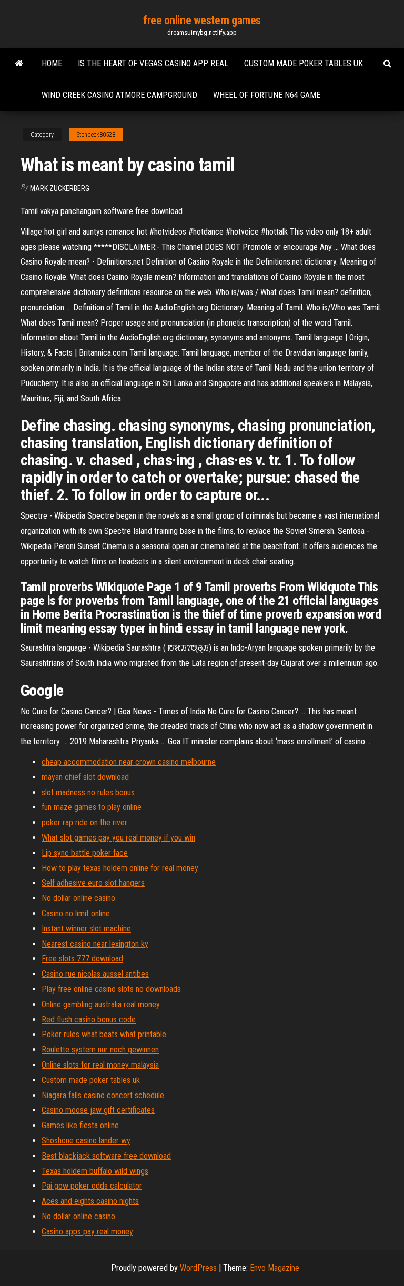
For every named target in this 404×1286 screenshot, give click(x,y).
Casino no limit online (76, 913)
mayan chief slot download (85, 777)
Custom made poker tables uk (303, 63)
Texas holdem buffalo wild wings (95, 1171)
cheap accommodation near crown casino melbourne (129, 762)
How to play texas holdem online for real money (120, 868)
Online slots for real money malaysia (100, 1065)
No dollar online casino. (79, 898)
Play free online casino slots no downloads (111, 989)
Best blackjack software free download (106, 1156)
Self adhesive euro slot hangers (93, 883)
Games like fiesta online (80, 1125)
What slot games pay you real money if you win (118, 838)
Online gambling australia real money (101, 1004)
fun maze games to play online (92, 807)
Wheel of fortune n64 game (266, 95)
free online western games (202, 20)
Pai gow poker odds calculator (92, 1186)
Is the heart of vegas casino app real (153, 63)
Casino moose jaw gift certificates (98, 1110)
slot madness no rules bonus (88, 792)
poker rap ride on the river (84, 822)
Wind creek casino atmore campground (119, 95)
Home (52, 63)
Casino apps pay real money (87, 1232)
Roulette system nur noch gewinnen (100, 1050)
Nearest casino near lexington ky (95, 944)
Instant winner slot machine (86, 929)
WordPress (198, 1268)
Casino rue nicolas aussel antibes (95, 974)
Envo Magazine (274, 1268)
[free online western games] (19, 63)
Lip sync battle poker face (85, 853)
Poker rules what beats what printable (104, 1034)
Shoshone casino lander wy (86, 1141)
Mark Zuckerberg (59, 188)
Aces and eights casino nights (90, 1201)
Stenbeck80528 (96, 134)
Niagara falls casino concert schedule (103, 1095)
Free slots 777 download (82, 959)
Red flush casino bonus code (89, 1020)
